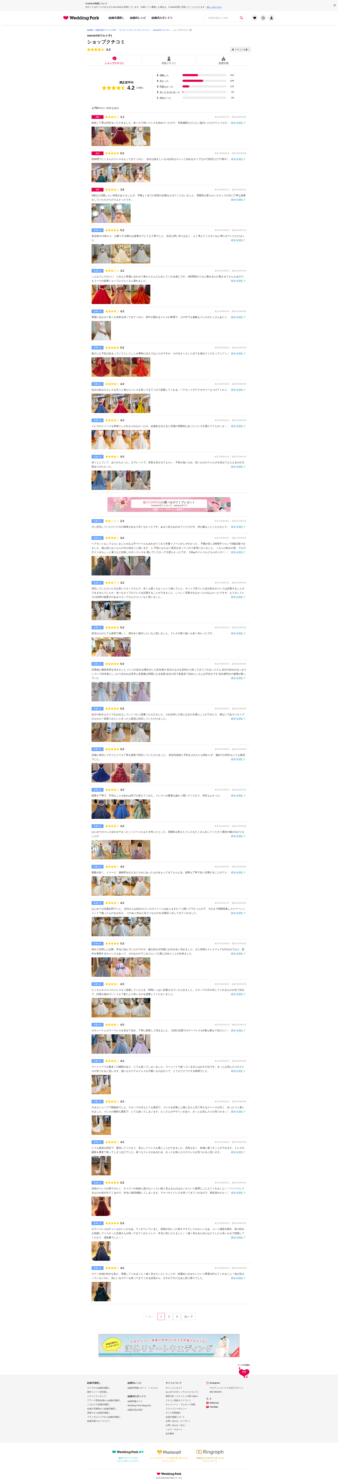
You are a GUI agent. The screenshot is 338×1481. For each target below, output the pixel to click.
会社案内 (170, 1433)
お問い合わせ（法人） (176, 1425)
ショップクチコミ (114, 63)
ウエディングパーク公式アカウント (226, 1388)
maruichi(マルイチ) (99, 35)
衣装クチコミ (169, 63)
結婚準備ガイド (135, 1401)
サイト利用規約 (173, 1413)
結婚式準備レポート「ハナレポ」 (143, 1388)
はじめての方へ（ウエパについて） (182, 1392)
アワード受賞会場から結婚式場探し (104, 1400)
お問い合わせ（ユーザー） (178, 1421)
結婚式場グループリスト (98, 1421)
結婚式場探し (116, 17)
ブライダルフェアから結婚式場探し (104, 1417)
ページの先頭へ (244, 1365)
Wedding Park (169, 1473)
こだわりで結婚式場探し (98, 1404)
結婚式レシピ (138, 17)
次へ (187, 1316)
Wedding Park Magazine (139, 1405)
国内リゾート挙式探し (97, 1392)
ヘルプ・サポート (174, 1429)
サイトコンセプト (174, 1388)
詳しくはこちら (214, 7)
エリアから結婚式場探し (98, 1388)
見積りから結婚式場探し (98, 1413)
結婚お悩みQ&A (135, 1410)
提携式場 (224, 63)
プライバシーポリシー (176, 1408)
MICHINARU (216, 1392)
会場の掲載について (175, 1417)
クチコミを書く (242, 49)
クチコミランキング (96, 1396)
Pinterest (214, 1403)
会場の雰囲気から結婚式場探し (102, 1408)
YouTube (214, 1407)
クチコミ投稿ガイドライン (178, 1400)
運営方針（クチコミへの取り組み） (182, 1396)
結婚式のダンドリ (162, 17)
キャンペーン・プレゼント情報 (180, 1404)
